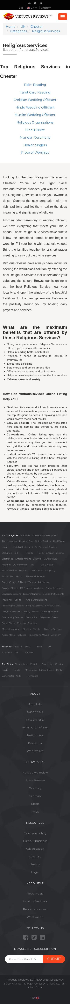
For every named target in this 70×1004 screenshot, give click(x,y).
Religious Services (11, 611)
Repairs (23, 570)
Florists (36, 629)
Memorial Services (35, 576)
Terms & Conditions (35, 727)
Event (18, 576)
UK (49, 646)
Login (35, 872)
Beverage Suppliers (27, 623)
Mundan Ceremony (35, 137)
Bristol (33, 664)
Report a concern (35, 909)
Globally (18, 646)
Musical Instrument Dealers (16, 629)
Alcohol (60, 553)
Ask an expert (35, 848)
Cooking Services (52, 629)
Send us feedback (35, 901)
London (17, 670)
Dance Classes (52, 605)
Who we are (35, 751)
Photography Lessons (13, 605)
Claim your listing (35, 833)
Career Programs (54, 588)
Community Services (12, 617)
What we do (35, 917)
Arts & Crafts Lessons (36, 599)
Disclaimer (35, 743)
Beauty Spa (31, 617)
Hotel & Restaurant (23, 547)
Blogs (35, 804)
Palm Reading (35, 85)
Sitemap (35, 796)
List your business (35, 841)
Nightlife (6, 564)
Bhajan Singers (35, 145)
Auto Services (20, 564)
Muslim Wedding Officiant (35, 115)
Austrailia (7, 652)
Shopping (50, 570)
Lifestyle (37, 558)
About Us (35, 704)
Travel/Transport (45, 553)
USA (27, 646)
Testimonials (35, 735)
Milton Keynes (46, 670)
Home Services (9, 570)
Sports (18, 599)
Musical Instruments (53, 594)
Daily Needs (47, 564)
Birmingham (21, 664)
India (39, 646)
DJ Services (26, 588)
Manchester (31, 670)
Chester (45, 7)
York (18, 676)
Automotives (50, 558)
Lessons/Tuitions (31, 594)
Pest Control (37, 570)
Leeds (5, 670)
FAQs (35, 811)
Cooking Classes (10, 588)
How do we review (35, 772)
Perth (59, 670)
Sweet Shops (8, 623)
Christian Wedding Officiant (35, 100)
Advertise (35, 856)
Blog (20, 7)
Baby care (44, 617)
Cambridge (47, 664)
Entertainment (23, 558)
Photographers (9, 541)
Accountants (8, 635)
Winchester (8, 676)
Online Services (43, 541)
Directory (35, 788)
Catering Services (50, 611)
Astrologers (43, 582)
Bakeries (22, 635)
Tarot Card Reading (35, 92)
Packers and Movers (39, 635)
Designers (7, 553)
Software (25, 535)
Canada (29, 652)
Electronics (7, 558)
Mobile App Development (45, 535)
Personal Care (26, 541)
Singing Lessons (34, 605)
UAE (16, 652)
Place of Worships (35, 152)
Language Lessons (11, 594)
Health (29, 553)
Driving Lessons (31, 611)
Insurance (7, 599)
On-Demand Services (46, 547)
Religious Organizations (35, 122)
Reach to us (35, 893)
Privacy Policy (35, 719)
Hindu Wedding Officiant (35, 107)
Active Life (7, 576)
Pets (32, 564)
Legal (4, 547)
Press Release (35, 780)
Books (55, 617)
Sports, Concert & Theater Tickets (19, 582)
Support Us (35, 712)
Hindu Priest (35, 130)
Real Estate (59, 541)
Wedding (39, 588)
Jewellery (56, 635)
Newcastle (33, 676)
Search (35, 864)
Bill (16, 553)
